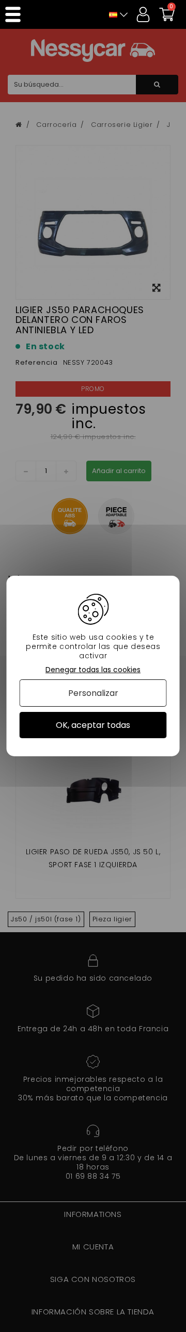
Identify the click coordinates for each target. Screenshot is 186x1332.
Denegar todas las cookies (93, 669)
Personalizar (93, 693)
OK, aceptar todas (93, 725)
